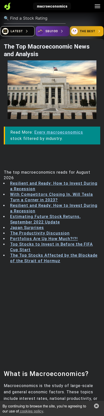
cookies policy (31, 410)
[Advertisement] (52, 318)
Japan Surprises (27, 227)
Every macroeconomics (58, 132)
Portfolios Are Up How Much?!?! (44, 238)
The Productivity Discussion (40, 233)
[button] (96, 406)
